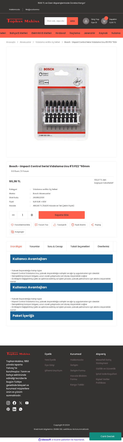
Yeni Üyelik (50, 359)
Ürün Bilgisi (16, 246)
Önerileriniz (103, 246)
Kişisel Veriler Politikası (103, 381)
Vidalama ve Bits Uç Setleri (45, 189)
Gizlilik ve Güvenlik (105, 368)
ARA (72, 21)
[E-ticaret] (61, 439)
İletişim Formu (77, 370)
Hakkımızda (76, 359)
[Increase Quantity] (32, 215)
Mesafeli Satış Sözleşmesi (103, 361)
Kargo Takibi (77, 384)
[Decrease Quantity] (13, 215)
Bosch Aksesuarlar (41, 193)
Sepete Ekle (62, 215)
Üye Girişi (49, 365)
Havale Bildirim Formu (78, 377)
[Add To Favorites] (20, 224)
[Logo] (23, 21)
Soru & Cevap (55, 246)
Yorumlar (35, 246)
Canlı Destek (108, 436)
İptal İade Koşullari (106, 374)
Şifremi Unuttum (53, 370)
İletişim (74, 365)
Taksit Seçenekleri (80, 246)
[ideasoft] (44, 439)
